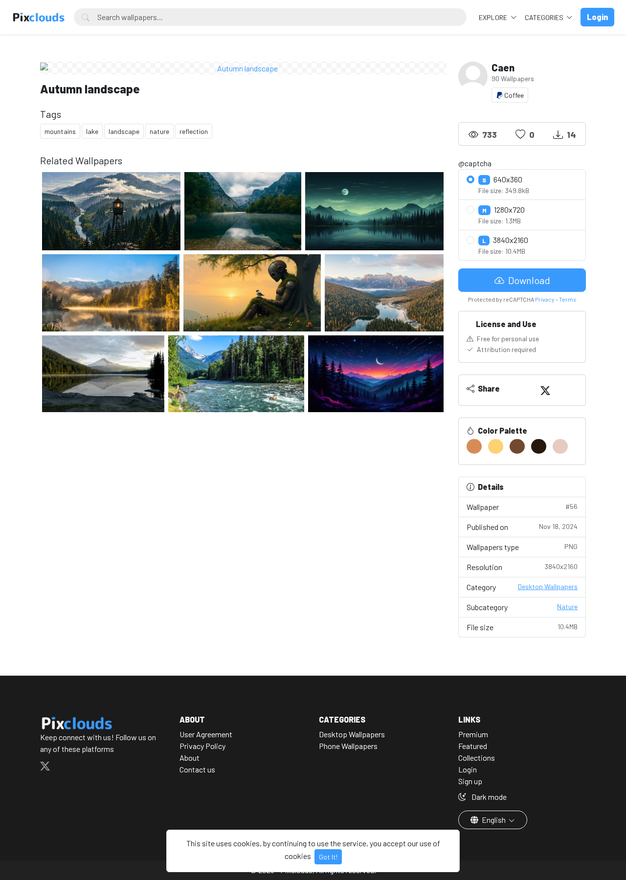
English (493, 819)
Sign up (470, 781)
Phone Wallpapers (348, 745)
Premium (473, 734)
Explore (494, 17)
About (189, 757)
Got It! (328, 857)
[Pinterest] (560, 390)
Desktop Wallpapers (548, 586)
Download (528, 280)
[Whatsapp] (574, 390)
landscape (124, 131)
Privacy (545, 299)
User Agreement (205, 734)
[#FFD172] (495, 446)
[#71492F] (517, 446)
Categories (545, 17)
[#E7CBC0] (560, 446)
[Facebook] (531, 390)
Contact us (197, 769)
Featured (472, 745)
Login (467, 769)
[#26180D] (538, 446)
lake (92, 131)
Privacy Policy (202, 745)
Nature (567, 606)
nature (159, 131)
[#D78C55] (474, 446)
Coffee (513, 95)
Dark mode (488, 796)
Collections (476, 757)
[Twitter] (545, 390)
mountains (60, 131)
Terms (568, 299)
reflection (193, 131)
